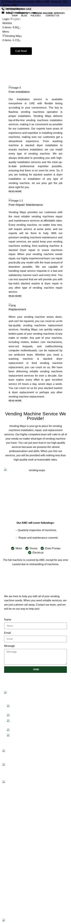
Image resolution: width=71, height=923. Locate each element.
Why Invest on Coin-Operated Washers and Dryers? (51, 786)
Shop (5, 807)
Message (9, 646)
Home (6, 801)
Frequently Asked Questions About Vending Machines (53, 768)
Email (7, 632)
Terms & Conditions (13, 854)
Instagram (8, 889)
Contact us (8, 832)
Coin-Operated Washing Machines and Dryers (29, 896)
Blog (5, 825)
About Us (7, 819)
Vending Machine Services (19, 813)
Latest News (9, 860)
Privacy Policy (10, 842)
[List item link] (35, 722)
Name (7, 619)
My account (9, 902)
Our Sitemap (9, 867)
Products (7, 879)
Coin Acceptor (10, 873)
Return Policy (10, 848)
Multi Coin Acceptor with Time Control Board (28, 908)
